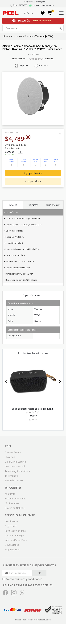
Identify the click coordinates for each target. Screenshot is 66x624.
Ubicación (10, 456)
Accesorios (16, 36)
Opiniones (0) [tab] (53, 204)
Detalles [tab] (12, 204)
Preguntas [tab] (33, 204)
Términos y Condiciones (17, 471)
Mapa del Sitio (12, 549)
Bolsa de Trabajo (14, 480)
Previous (6, 381)
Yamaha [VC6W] (44, 36)
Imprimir (24, 65)
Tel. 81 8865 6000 (20, 5)
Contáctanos (11, 521)
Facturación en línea (15, 530)
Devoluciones (12, 544)
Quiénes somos (47, 5)
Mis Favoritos (12, 503)
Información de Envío (16, 540)
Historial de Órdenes (15, 498)
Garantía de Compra (15, 461)
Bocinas (28, 36)
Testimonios (11, 475)
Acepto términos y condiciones (24, 579)
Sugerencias (11, 526)
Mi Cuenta (28, 13)
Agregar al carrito (33, 173)
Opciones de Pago (14, 535)
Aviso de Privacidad (15, 466)
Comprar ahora (33, 181)
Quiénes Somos (13, 452)
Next (60, 381)
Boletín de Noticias (15, 507)
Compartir (44, 65)
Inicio (5, 36)
